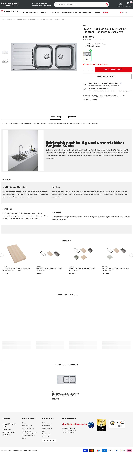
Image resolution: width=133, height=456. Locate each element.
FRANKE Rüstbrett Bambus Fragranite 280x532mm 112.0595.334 (16, 269)
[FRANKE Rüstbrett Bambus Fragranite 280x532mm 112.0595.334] (16, 254)
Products (10, 19)
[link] (16, 344)
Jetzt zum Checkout (107, 76)
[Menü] (124, 421)
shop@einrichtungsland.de (74, 424)
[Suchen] (81, 4)
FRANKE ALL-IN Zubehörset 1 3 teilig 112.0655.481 (49, 269)
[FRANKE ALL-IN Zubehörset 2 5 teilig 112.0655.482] (83, 254)
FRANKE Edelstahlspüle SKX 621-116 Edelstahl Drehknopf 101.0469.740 (65, 395)
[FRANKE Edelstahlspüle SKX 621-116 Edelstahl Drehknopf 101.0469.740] (66, 379)
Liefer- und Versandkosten (98, 39)
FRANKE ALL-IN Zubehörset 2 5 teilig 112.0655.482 (82, 269)
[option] (44, 57)
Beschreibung (55, 117)
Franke (85, 25)
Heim (3, 19)
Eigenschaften (72, 117)
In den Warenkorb (113, 70)
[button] (1, 255)
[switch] (120, 426)
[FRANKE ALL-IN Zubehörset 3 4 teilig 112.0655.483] (116, 254)
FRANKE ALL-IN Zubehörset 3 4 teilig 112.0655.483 (115, 269)
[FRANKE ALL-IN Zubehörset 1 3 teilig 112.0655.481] (50, 254)
